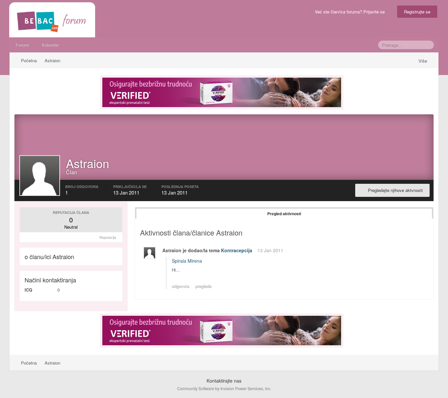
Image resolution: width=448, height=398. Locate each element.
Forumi (22, 45)
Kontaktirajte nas (224, 380)
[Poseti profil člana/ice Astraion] (149, 252)
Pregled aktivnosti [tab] (284, 214)
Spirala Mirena (187, 260)
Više (423, 61)
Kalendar (50, 45)
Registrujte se (417, 12)
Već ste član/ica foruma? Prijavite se (351, 12)
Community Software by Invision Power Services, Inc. (224, 388)
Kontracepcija (236, 250)
